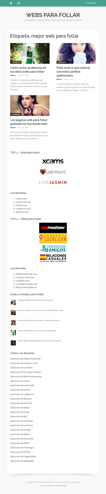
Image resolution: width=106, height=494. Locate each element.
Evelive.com (21, 205)
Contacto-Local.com (25, 277)
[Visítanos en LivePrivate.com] (53, 172)
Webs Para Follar (53, 15)
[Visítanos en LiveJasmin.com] (53, 182)
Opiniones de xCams (20, 380)
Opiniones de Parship (20, 429)
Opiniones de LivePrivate (22, 385)
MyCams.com (22, 211)
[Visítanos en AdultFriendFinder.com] (53, 228)
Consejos (16, 62)
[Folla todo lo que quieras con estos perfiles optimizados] (76, 53)
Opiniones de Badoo (20, 407)
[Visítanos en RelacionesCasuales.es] (53, 258)
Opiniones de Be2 (18, 416)
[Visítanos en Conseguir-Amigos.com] (53, 248)
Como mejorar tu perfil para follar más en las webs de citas (39, 341)
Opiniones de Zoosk (19, 412)
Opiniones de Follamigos (22, 447)
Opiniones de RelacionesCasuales (26, 376)
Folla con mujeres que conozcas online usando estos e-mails (40, 310)
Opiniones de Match (19, 443)
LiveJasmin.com (23, 208)
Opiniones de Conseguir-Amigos (25, 372)
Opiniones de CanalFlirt (21, 367)
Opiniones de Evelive (20, 389)
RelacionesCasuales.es (26, 287)
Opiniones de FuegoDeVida (23, 456)
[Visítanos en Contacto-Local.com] (53, 238)
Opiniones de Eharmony (21, 438)
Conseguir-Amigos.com (27, 284)
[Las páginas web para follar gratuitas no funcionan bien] (30, 105)
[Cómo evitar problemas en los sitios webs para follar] (30, 53)
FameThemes (60, 485)
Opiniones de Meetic (20, 434)
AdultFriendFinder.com (27, 274)
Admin (13, 75)
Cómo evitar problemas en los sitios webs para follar (37, 331)
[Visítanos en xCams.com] (53, 161)
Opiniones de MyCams (21, 398)
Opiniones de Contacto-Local (24, 363)
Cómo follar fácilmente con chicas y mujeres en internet (38, 320)
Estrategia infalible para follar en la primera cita (35, 300)
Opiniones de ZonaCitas (21, 420)
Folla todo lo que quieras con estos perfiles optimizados (73, 71)
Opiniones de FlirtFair (20, 452)
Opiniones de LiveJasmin (22, 394)
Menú (17, 3)
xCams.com (21, 198)
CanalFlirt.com (22, 280)
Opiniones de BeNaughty (22, 460)
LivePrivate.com (23, 201)
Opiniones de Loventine (21, 425)
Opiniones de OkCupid (21, 403)
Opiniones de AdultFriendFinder (25, 358)
